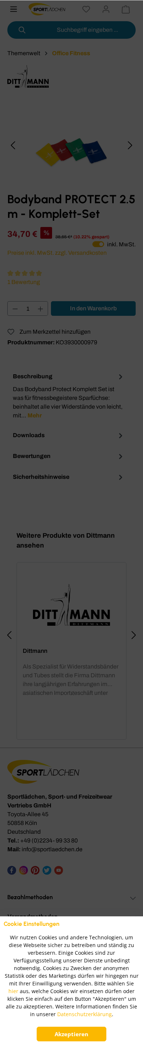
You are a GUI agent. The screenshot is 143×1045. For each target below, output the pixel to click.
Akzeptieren (71, 1034)
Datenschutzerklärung (84, 1014)
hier (13, 991)
